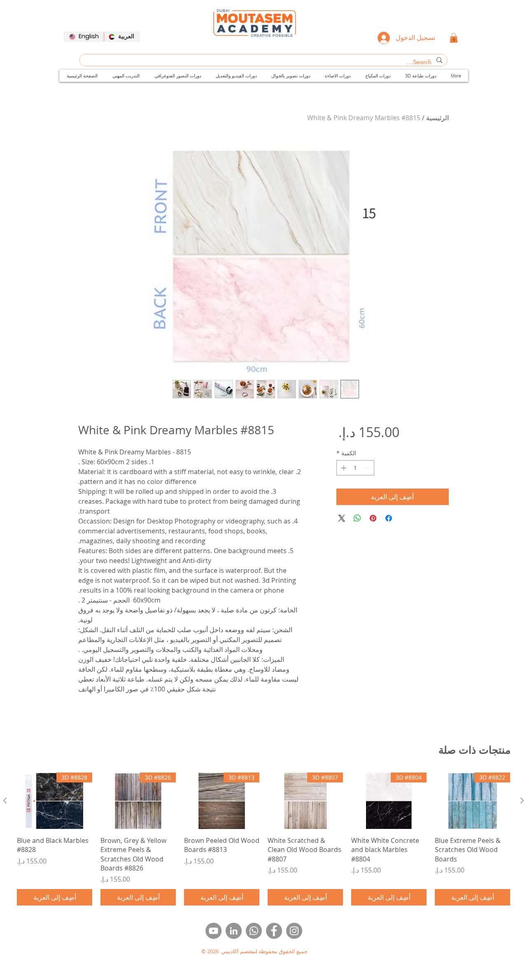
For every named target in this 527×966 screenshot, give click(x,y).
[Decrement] (368, 468)
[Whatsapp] (254, 931)
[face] (274, 931)
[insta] (294, 931)
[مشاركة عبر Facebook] (389, 518)
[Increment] (343, 468)
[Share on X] (342, 518)
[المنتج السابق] (522, 800)
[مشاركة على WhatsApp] (357, 518)
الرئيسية (437, 117)
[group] (263, 839)
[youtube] (213, 931)
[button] (454, 38)
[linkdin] (234, 931)
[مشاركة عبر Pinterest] (373, 518)
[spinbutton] (355, 468)
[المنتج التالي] (5, 800)
